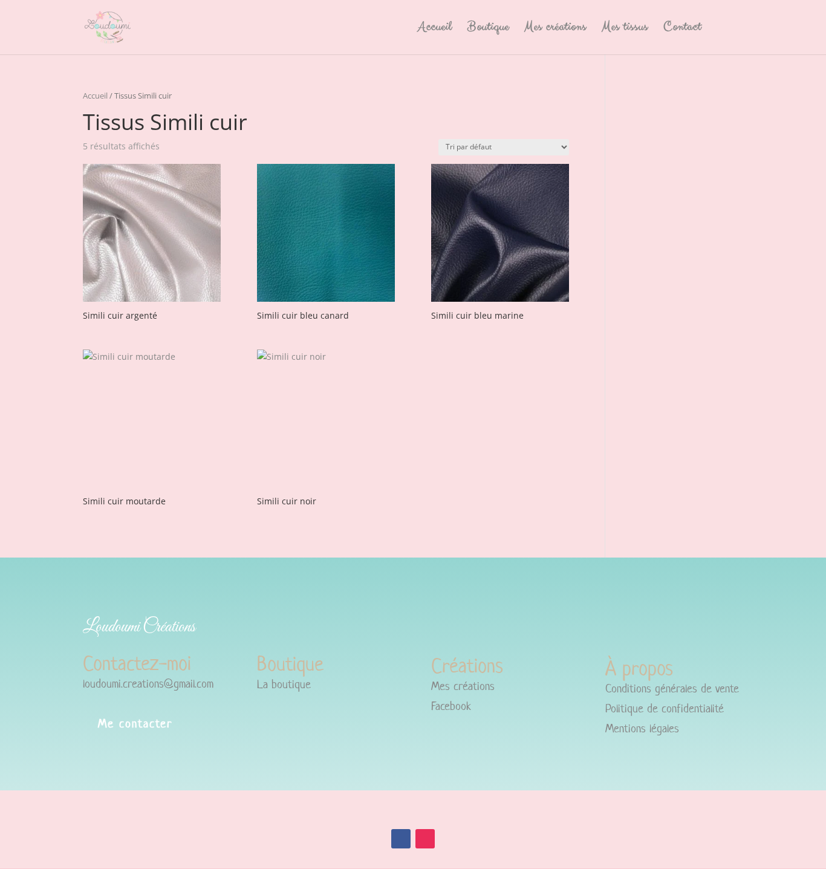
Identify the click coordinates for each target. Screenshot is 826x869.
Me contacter (135, 723)
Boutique (488, 29)
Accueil (435, 29)
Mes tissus (625, 29)
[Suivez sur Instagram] (425, 838)
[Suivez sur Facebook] (401, 838)
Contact (682, 29)
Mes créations (555, 29)
